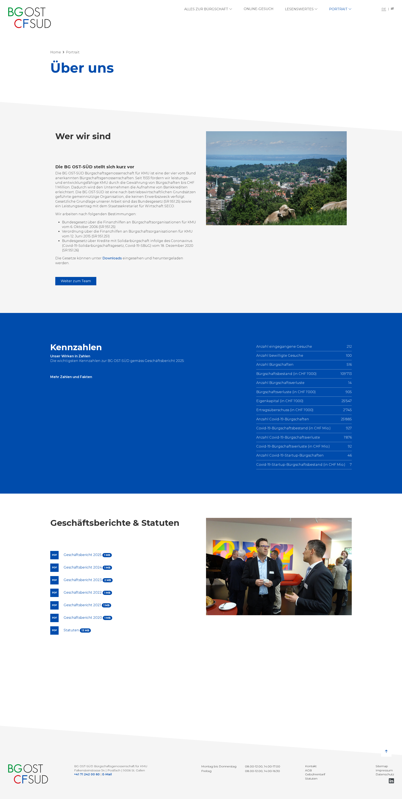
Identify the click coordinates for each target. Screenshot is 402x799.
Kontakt (311, 766)
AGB (308, 770)
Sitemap (382, 766)
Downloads (112, 258)
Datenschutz (385, 774)
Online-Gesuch (258, 9)
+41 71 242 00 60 (87, 774)
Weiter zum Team (76, 281)
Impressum (384, 770)
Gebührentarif (315, 774)
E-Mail (107, 774)
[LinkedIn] (391, 781)
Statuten (311, 778)
